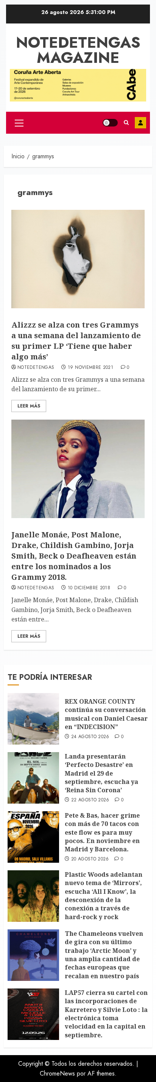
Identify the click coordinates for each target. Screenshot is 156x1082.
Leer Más (28, 406)
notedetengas (35, 368)
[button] (19, 122)
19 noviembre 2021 (90, 368)
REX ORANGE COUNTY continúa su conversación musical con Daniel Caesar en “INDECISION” (106, 714)
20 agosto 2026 (90, 859)
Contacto (140, 122)
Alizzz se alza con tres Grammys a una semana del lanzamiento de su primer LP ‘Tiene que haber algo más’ (76, 341)
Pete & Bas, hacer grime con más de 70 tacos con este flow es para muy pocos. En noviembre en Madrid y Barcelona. (102, 832)
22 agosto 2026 (90, 800)
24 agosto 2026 (90, 737)
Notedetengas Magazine (78, 50)
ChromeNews (57, 1073)
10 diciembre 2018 (89, 588)
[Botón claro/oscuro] (110, 122)
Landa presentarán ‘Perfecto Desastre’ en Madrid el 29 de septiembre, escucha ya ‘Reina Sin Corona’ (101, 773)
